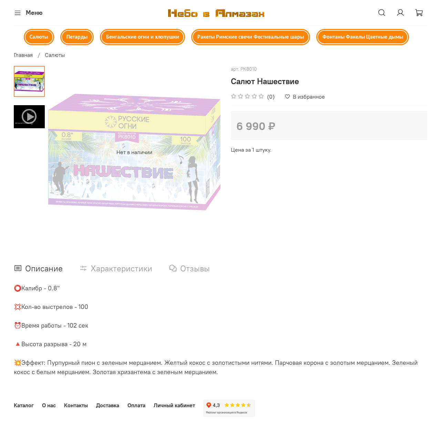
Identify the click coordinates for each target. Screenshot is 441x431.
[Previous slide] (62, 152)
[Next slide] (206, 152)
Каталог (24, 405)
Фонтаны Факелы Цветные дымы (362, 37)
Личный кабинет (174, 405)
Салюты (39, 37)
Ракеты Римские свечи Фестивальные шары (250, 37)
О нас (49, 405)
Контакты (76, 405)
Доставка (107, 405)
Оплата (136, 405)
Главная (23, 54)
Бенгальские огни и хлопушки (142, 37)
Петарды (77, 37)
